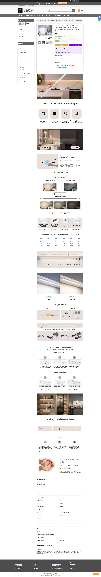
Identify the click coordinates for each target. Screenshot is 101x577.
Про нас (38, 15)
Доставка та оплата (22, 34)
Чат (97, 573)
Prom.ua (56, 573)
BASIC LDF (72, 568)
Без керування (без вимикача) (57, 568)
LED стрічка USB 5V (19, 567)
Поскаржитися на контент (47, 575)
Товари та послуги (29, 15)
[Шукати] (73, 10)
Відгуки (20, 31)
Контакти (44, 15)
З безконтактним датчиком (56, 567)
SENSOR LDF (72, 565)
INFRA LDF (72, 567)
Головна (21, 15)
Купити (61, 45)
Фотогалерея (66, 15)
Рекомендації (36, 568)
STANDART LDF (72, 564)
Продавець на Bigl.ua (50, 574)
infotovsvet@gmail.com (24, 75)
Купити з (73, 45)
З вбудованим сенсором (56, 564)
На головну (17, 568)
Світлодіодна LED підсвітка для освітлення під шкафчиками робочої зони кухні (25, 23)
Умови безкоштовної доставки (24, 38)
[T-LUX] (20, 12)
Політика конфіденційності (56, 575)
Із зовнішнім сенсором (56, 565)
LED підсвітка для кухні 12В (55, 15)
